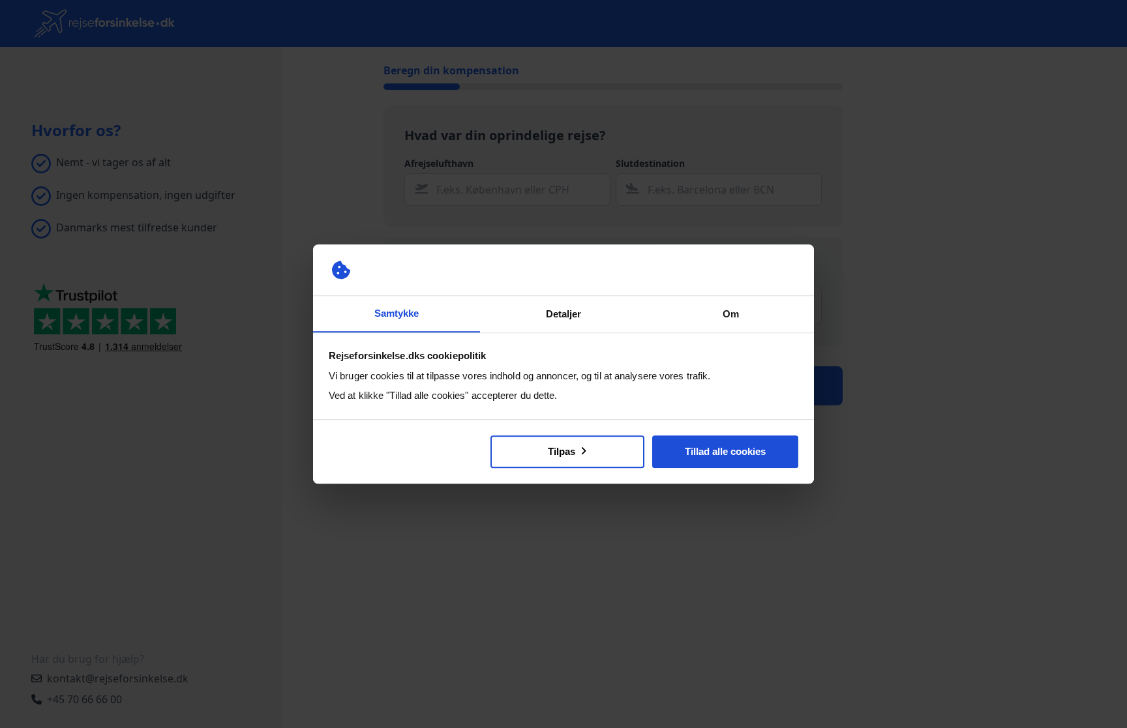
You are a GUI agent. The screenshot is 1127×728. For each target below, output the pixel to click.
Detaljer (563, 313)
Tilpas (563, 451)
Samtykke (396, 313)
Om (731, 313)
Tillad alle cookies (725, 451)
